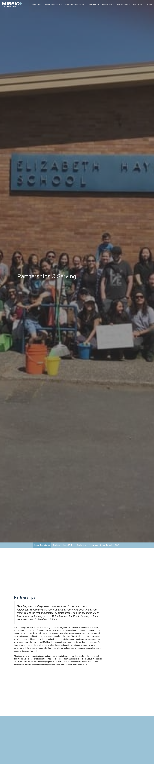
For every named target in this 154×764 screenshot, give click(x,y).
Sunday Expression (52, 4)
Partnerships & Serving (42, 545)
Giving (149, 4)
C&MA (117, 545)
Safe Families (81, 545)
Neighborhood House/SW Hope (63, 545)
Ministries (93, 4)
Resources (137, 4)
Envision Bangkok (106, 545)
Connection (107, 4)
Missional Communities (74, 4)
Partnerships (122, 4)
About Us (36, 4)
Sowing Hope (93, 545)
